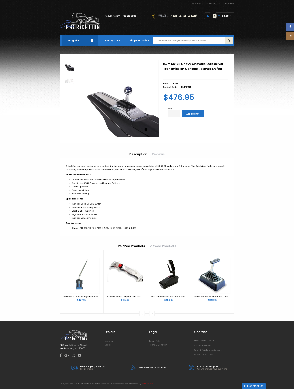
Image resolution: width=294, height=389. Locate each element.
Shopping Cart (214, 3)
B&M (175, 83)
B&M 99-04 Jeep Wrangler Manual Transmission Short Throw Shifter (97, 296)
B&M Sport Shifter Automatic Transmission (215, 296)
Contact (108, 344)
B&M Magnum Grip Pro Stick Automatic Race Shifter (176, 296)
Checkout (229, 3)
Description (138, 154)
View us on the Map (203, 354)
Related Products (131, 246)
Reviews (158, 154)
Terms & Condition (158, 344)
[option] (120, 98)
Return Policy (155, 341)
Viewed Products (163, 246)
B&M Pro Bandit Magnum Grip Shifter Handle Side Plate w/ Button (139, 296)
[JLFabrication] (80, 28)
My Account (197, 3)
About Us (109, 341)
